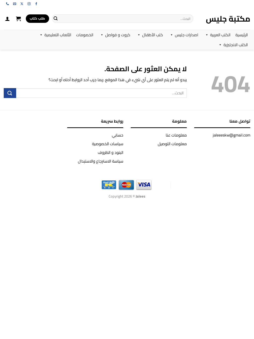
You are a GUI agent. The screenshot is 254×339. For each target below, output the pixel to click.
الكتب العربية (220, 34)
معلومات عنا (176, 135)
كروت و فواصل (117, 34)
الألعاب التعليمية (57, 34)
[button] (18, 18)
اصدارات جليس (186, 34)
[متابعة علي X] (22, 4)
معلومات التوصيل (172, 143)
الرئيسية (241, 34)
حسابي (117, 135)
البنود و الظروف (110, 152)
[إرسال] (55, 18)
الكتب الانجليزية (235, 44)
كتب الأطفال (152, 34)
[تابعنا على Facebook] (36, 4)
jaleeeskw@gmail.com (231, 135)
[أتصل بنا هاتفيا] (7, 4)
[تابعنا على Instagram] (29, 4)
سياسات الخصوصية (107, 143)
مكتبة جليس (228, 19)
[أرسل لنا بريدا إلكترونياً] (14, 4)
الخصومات (84, 34)
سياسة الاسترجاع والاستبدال (100, 161)
